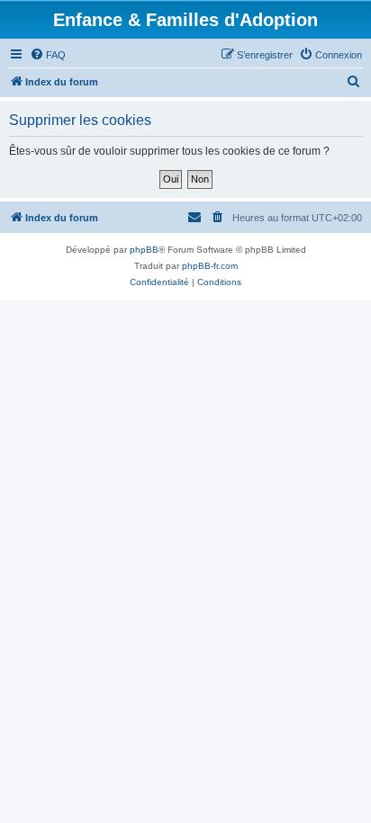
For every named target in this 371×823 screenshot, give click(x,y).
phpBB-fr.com (210, 266)
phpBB (144, 250)
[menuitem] (48, 55)
